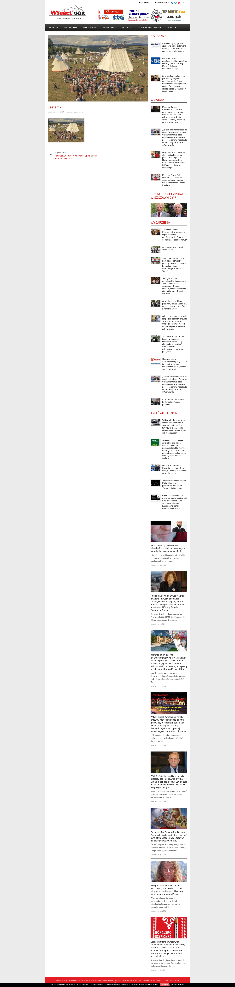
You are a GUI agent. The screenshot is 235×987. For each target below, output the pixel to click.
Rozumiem (164, 985)
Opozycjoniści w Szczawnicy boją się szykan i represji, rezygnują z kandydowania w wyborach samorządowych (174, 364)
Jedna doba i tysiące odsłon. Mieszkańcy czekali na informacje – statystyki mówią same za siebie (168, 548)
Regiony (53, 28)
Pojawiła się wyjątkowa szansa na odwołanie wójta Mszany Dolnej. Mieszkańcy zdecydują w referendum (174, 47)
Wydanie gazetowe (149, 28)
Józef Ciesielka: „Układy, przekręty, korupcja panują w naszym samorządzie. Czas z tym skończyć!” (174, 305)
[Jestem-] (98, 68)
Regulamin (109, 28)
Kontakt (173, 28)
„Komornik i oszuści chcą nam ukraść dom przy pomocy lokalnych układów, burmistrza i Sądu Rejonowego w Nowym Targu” (174, 264)
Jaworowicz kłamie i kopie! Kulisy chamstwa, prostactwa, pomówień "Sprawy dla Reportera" (174, 484)
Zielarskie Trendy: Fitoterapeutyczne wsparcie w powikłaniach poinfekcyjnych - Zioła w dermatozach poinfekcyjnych (174, 234)
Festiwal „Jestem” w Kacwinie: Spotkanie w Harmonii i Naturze (76, 157)
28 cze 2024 (59, 112)
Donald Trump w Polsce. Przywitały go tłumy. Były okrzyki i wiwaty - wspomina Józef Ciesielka (174, 469)
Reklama (127, 28)
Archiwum (70, 28)
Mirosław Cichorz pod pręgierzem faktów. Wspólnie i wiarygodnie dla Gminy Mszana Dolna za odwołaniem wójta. (174, 63)
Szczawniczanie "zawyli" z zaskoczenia (173, 248)
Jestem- (54, 107)
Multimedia (90, 28)
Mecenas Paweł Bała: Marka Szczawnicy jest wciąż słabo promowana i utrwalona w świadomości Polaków (173, 180)
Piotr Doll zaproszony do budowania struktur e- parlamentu (173, 402)
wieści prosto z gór (77, 112)
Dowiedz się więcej (177, 985)
